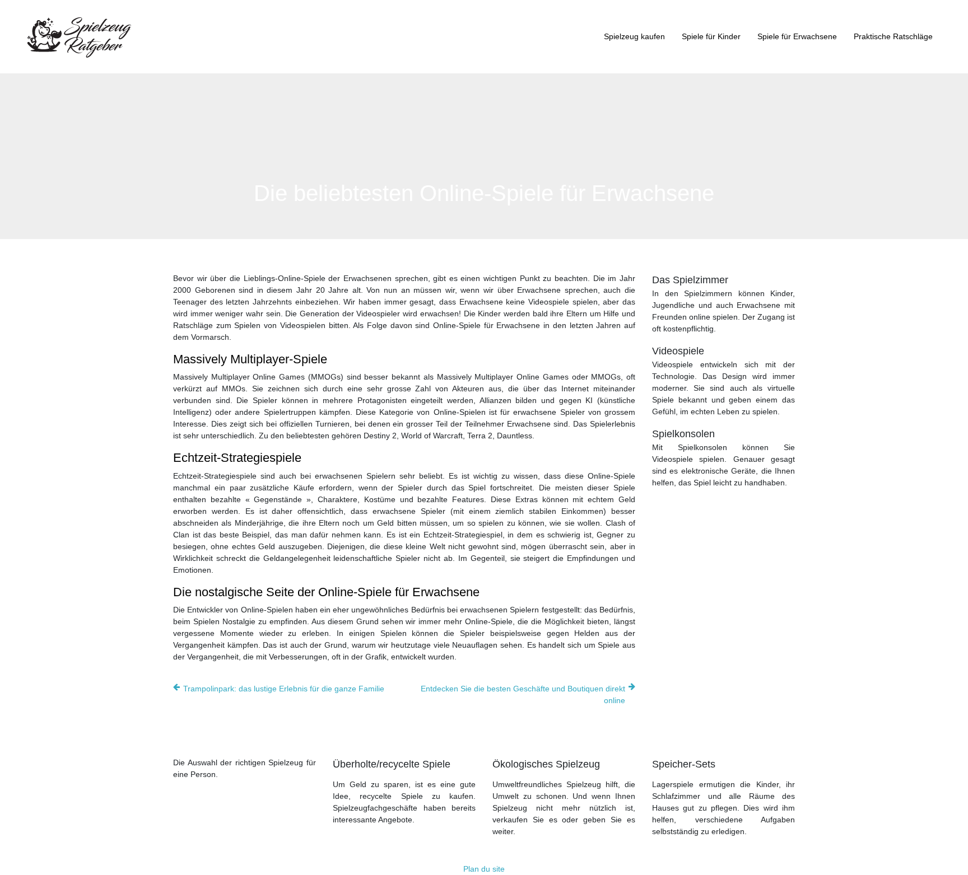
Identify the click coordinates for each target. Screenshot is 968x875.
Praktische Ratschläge (893, 36)
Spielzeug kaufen (634, 36)
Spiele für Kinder (711, 36)
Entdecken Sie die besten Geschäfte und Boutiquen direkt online (523, 694)
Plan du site (484, 868)
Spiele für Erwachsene (797, 36)
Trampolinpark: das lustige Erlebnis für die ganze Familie (283, 688)
